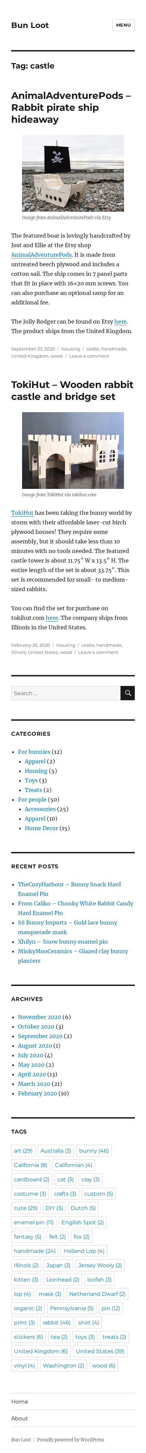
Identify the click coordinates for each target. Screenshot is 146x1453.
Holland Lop (84, 1251)
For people (32, 799)
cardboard (32, 1179)
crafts (65, 1193)
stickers (28, 1337)
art (23, 1151)
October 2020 (36, 1026)
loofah (99, 1279)
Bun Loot (30, 25)
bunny (94, 1151)
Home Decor (41, 828)
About (19, 1418)
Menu (123, 25)
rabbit (57, 1322)
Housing (70, 348)
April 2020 (32, 1074)
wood (57, 356)
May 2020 (31, 1064)
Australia (55, 1151)
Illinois (18, 652)
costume (30, 1193)
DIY (54, 1208)
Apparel (35, 761)
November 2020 (39, 1017)
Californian (73, 1165)
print (24, 1322)
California (30, 1165)
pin (111, 1308)
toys (85, 1337)
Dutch (83, 1208)
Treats (33, 790)
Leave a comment (89, 356)
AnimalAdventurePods (41, 254)
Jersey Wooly (100, 1265)
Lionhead (62, 1279)
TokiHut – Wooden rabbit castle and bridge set (72, 390)
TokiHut (22, 512)
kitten (26, 1279)
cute (26, 1208)
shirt (88, 1322)
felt (57, 1236)
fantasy (27, 1236)
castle (92, 348)
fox (82, 1236)
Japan (59, 1265)
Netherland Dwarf (97, 1294)
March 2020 (34, 1083)
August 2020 (35, 1045)
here (120, 321)
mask (50, 1294)
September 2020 (40, 1036)
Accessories (40, 809)
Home (19, 1401)
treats (114, 1337)
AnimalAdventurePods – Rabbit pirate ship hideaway (71, 107)
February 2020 (37, 1093)
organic (28, 1308)
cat (65, 1179)
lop (22, 1294)
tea (59, 1337)
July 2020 (30, 1055)
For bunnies (34, 751)
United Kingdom (30, 356)
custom (98, 1193)
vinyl (24, 1365)
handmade (113, 348)
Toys (31, 780)
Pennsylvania (72, 1308)
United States (43, 652)
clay (90, 1179)
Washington (63, 1365)
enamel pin (34, 1222)
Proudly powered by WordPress (70, 1440)
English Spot (82, 1222)
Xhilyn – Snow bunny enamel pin (63, 941)
